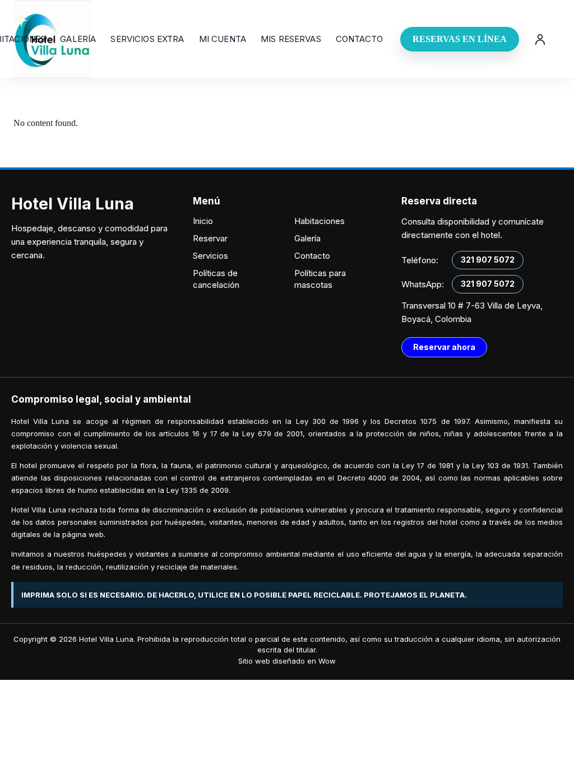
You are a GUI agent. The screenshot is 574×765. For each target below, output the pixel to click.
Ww (327, 660)
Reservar (210, 238)
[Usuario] (539, 39)
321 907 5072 (488, 259)
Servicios (210, 255)
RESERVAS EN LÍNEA (460, 39)
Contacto (359, 39)
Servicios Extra (147, 39)
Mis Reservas (291, 39)
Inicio (203, 221)
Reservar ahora (444, 347)
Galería (78, 39)
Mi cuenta (222, 39)
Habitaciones (319, 221)
